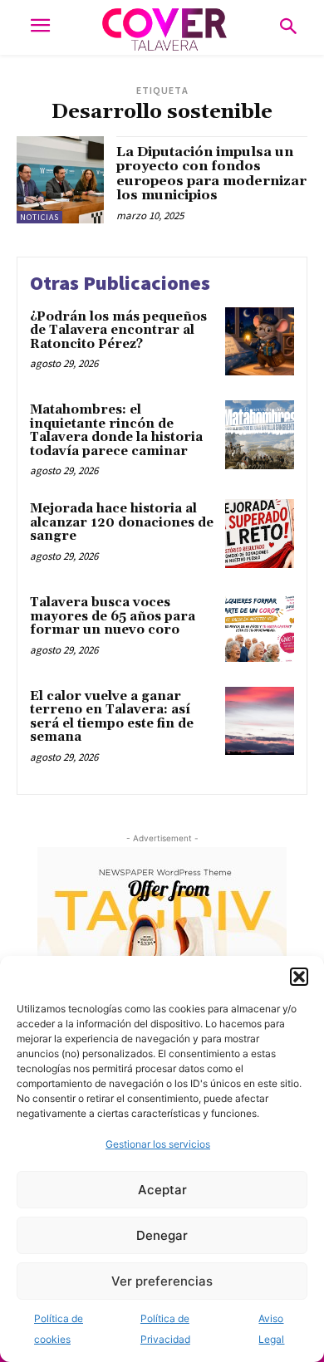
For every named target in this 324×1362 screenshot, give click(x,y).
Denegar (162, 1235)
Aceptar (162, 1190)
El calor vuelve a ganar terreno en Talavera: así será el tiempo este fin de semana (112, 717)
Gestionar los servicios (158, 1144)
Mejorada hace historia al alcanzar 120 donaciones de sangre (122, 522)
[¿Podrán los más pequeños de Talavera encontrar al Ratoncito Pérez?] (259, 341)
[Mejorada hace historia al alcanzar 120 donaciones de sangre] (259, 533)
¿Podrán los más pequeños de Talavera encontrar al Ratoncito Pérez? (118, 330)
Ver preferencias (162, 1281)
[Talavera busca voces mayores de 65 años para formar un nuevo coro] (259, 627)
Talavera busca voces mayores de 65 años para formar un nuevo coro (112, 616)
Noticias (39, 217)
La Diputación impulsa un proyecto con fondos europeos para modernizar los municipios (211, 174)
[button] (299, 976)
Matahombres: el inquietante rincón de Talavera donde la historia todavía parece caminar (116, 430)
